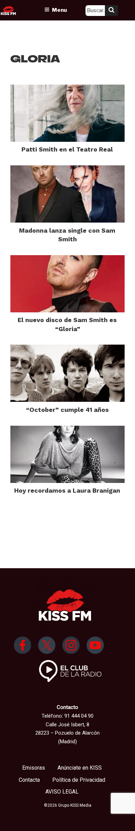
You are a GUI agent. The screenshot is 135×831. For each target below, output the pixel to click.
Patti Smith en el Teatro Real (67, 149)
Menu (59, 10)
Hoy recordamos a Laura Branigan (67, 490)
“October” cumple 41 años (67, 409)
